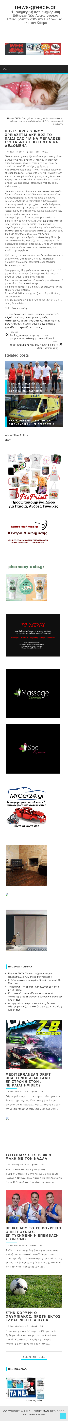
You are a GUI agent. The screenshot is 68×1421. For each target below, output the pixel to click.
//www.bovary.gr (20, 308)
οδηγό (38, 320)
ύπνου (35, 323)
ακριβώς (39, 314)
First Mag (41, 1411)
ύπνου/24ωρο (47, 323)
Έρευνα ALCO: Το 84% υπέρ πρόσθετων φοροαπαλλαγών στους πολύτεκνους (30, 975)
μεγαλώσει (27, 320)
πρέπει (17, 323)
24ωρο (17, 314)
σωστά (27, 323)
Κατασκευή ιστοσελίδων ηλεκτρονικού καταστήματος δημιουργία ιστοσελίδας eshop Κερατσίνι (35, 996)
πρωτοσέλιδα (34, 1400)
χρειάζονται (27, 327)
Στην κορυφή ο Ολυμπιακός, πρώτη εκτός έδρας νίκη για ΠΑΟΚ (33, 1316)
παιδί (47, 320)
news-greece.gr (35, 6)
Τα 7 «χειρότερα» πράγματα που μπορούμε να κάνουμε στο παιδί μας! (32, 335)
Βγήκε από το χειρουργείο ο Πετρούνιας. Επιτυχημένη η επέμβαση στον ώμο (33, 1233)
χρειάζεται (11, 327)
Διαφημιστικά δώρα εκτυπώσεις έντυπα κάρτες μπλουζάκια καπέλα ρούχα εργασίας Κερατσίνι (35, 1006)
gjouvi (30, 152)
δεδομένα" (52, 314)
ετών (44, 317)
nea (24, 314)
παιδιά (55, 320)
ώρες (39, 327)
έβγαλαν (10, 317)
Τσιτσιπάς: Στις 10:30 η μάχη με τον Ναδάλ (28, 1156)
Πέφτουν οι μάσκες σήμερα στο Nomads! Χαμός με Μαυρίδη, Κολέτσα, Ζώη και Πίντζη (30, 387)
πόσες (8, 323)
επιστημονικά (32, 317)
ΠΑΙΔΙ (44, 152)
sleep (30, 314)
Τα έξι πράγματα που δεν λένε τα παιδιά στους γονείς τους (33, 345)
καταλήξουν (12, 320)
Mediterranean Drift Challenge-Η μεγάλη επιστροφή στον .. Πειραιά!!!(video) (28, 1079)
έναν (20, 317)
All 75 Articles (34, 1357)
